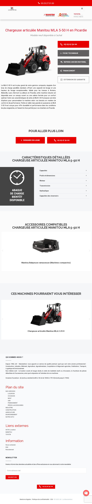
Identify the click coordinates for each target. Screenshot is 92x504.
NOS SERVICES (10, 391)
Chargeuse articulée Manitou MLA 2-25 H (46, 331)
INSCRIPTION (12, 477)
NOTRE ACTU (10, 417)
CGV (51, 499)
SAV (9, 400)
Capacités (43, 170)
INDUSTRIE (9, 407)
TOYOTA (8, 434)
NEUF (9, 398)
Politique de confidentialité (40, 499)
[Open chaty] (86, 493)
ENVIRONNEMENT (11, 414)
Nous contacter (11, 445)
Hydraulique (44, 191)
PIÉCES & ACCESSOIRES (15, 405)
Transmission (45, 186)
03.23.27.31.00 (47, 3)
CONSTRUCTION (11, 410)
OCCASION (11, 396)
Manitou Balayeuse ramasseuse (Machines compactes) (46, 263)
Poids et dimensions (47, 176)
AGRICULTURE (10, 412)
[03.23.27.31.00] (39, 3)
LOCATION (11, 393)
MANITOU (9, 432)
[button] (63, 170)
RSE (7, 447)
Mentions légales (25, 499)
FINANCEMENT (13, 403)
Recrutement (10, 449)
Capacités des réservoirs (49, 196)
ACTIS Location (11, 430)
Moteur (42, 181)
